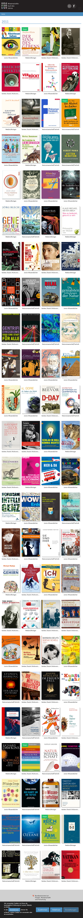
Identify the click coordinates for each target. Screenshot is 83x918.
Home (3, 14)
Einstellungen (14, 910)
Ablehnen (56, 909)
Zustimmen (42, 909)
